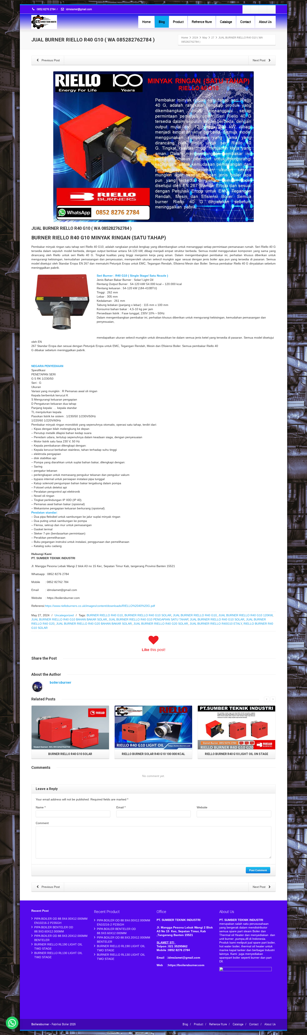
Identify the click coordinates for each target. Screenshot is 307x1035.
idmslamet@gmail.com (78, 9)
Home (146, 21)
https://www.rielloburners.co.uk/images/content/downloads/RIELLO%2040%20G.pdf (100, 605)
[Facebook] (247, 9)
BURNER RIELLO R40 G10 (105, 615)
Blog (162, 21)
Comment (42, 823)
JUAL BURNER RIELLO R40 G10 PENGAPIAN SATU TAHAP (148, 619)
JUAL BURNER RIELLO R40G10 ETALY (216, 623)
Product (178, 21)
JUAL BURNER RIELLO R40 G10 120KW (245, 615)
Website (202, 807)
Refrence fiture (202, 21)
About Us (265, 21)
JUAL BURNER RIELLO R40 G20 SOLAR (160, 623)
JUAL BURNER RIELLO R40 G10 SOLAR (217, 619)
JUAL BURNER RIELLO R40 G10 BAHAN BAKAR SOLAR (69, 619)
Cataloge (226, 21)
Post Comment (258, 870)
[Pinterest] (271, 9)
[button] (12, 1023)
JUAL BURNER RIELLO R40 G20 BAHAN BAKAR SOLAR (94, 623)
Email (121, 807)
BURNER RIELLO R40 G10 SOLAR (147, 615)
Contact (245, 21)
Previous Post (50, 60)
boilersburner (60, 682)
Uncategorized (64, 615)
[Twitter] (255, 9)
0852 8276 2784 (46, 9)
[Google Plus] (263, 9)
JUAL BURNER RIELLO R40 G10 (195, 615)
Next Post (259, 60)
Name (41, 807)
